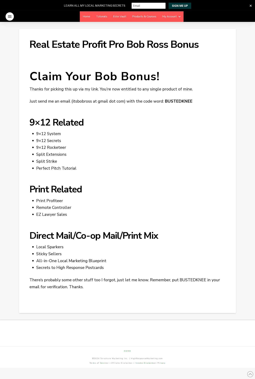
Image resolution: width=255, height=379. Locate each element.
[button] (10, 16)
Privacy (161, 363)
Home (127, 351)
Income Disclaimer (145, 363)
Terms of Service (99, 363)
